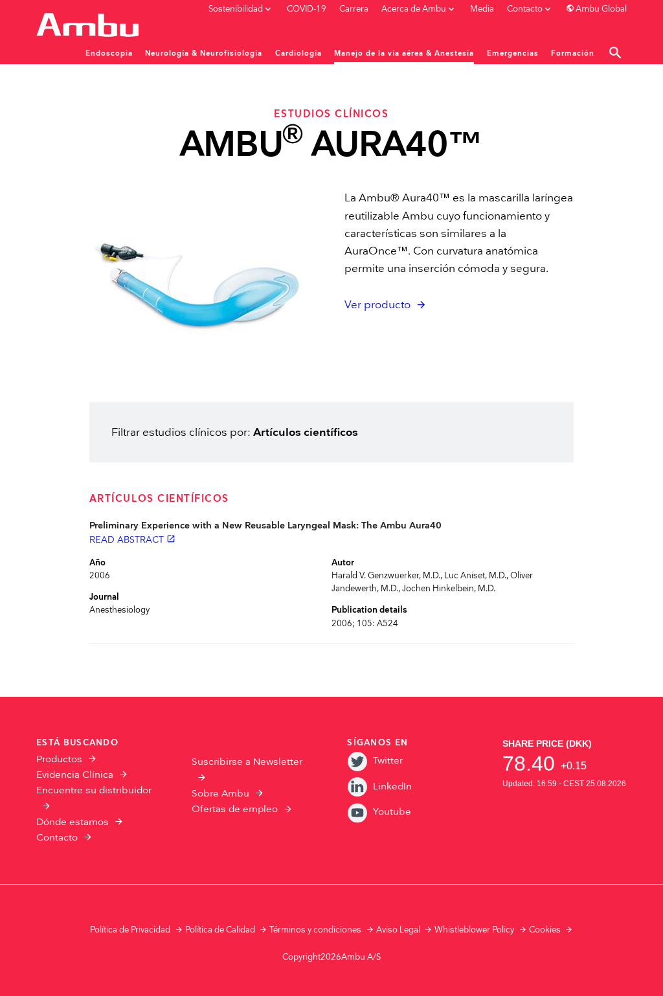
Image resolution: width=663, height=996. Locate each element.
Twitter (387, 760)
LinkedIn (392, 786)
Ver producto (377, 305)
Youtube (391, 811)
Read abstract (132, 539)
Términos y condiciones (315, 930)
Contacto (57, 837)
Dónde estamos (72, 822)
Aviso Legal (398, 930)
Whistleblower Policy (474, 930)
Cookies (545, 930)
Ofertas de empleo (235, 809)
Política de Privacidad (130, 930)
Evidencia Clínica (74, 774)
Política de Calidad (220, 930)
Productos (59, 759)
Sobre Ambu (220, 793)
